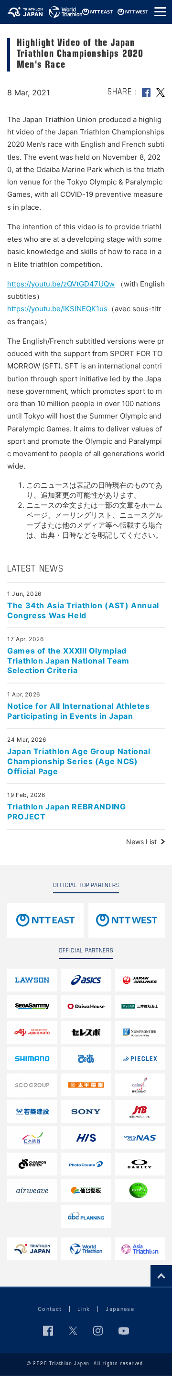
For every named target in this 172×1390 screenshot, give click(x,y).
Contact (50, 1309)
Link (83, 1309)
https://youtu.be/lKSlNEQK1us (57, 308)
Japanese (120, 1309)
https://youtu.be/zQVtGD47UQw (61, 283)
